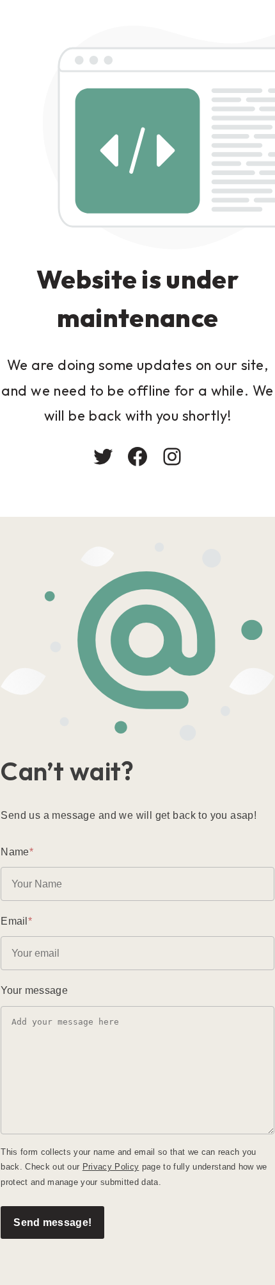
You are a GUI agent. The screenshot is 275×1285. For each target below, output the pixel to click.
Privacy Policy (110, 1167)
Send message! (52, 1222)
